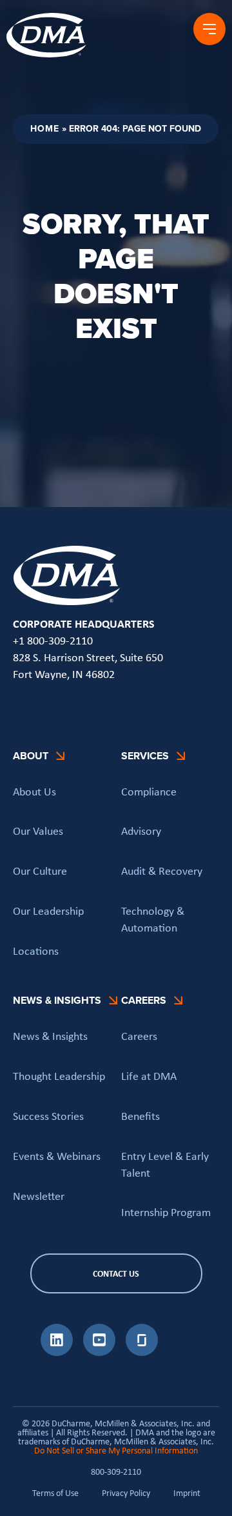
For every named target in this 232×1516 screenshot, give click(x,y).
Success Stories (48, 1116)
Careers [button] (143, 1000)
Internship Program (166, 1212)
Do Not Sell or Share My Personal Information (116, 1450)
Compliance (149, 791)
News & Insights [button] (57, 1000)
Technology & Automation (152, 919)
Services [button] (145, 755)
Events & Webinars (57, 1156)
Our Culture (40, 871)
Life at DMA (149, 1076)
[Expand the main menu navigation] (209, 29)
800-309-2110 (116, 1471)
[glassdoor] (142, 1352)
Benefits (140, 1116)
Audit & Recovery (161, 871)
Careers (139, 1036)
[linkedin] (57, 1352)
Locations (36, 951)
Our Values (38, 831)
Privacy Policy (126, 1492)
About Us (34, 791)
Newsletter (38, 1196)
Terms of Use (55, 1492)
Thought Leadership (59, 1076)
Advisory (141, 831)
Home (44, 128)
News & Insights (50, 1036)
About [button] (30, 755)
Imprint (186, 1492)
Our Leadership (48, 911)
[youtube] (99, 1352)
